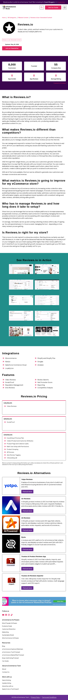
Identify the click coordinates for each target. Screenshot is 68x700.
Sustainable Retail (8, 635)
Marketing (5, 632)
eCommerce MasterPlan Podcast (13, 655)
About (4, 669)
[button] (63, 7)
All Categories (12, 17)
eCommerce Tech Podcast (11, 652)
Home (4, 17)
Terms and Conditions (49, 697)
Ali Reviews (25, 518)
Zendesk (40, 365)
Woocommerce (11, 358)
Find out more (27, 491)
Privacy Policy (35, 697)
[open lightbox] (21, 271)
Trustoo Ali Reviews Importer (32, 576)
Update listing (6, 683)
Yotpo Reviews (27, 479)
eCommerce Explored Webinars (12, 649)
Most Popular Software (9, 623)
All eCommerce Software (10, 638)
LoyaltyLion (9, 368)
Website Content (23, 17)
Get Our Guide (53, 7)
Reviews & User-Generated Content (41, 17)
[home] (9, 7)
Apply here (61, 2)
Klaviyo (7, 362)
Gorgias (40, 362)
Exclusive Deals (7, 626)
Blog (3, 646)
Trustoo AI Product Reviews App (33, 556)
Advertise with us (7, 686)
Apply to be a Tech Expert (10, 689)
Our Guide (5, 661)
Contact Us (5, 672)
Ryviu (23, 537)
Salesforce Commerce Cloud (15, 365)
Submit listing (6, 680)
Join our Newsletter (12, 48)
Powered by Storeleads (60, 83)
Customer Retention (8, 629)
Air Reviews (25, 499)
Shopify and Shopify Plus (46, 358)
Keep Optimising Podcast (10, 658)
